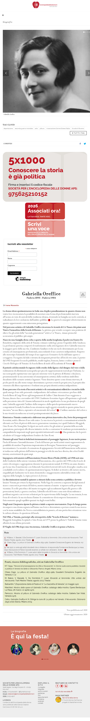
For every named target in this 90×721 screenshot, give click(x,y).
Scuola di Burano (78, 128)
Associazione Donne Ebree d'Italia (58, 128)
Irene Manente (12, 305)
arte (36, 128)
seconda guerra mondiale (24, 128)
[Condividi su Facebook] (80, 143)
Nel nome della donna (70, 698)
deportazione (8, 128)
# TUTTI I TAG (78, 133)
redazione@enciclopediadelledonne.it (21, 694)
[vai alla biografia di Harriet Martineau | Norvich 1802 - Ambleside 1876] (35, 649)
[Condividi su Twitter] (84, 143)
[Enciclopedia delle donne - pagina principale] (45, 4)
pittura (42, 128)
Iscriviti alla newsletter (63, 691)
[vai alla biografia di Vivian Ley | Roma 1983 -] (54, 649)
